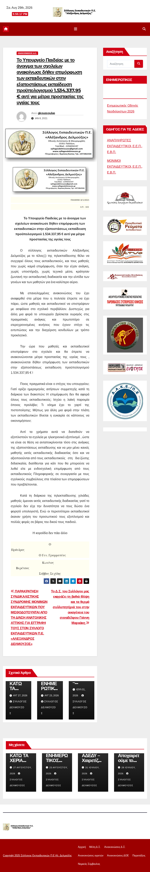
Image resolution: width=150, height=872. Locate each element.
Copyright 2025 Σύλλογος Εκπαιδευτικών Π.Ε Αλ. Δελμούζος (37, 855)
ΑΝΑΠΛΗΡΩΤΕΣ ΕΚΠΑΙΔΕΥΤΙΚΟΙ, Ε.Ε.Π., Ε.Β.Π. (124, 146)
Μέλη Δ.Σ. (95, 846)
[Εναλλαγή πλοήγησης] (76, 29)
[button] (144, 29)
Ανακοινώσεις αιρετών (91, 855)
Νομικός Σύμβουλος (89, 863)
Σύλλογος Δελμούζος (18, 707)
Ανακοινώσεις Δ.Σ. (27, 53)
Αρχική (82, 846)
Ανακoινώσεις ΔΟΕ (118, 855)
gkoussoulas (46, 113)
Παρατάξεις (138, 855)
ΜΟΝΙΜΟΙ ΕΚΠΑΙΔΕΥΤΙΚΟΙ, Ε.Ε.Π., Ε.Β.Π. (124, 166)
